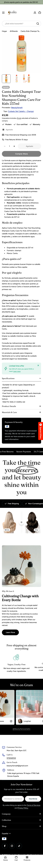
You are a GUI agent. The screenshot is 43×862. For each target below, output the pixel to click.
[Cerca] (38, 365)
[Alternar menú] (3, 12)
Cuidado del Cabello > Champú (21, 111)
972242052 (11, 758)
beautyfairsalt (17, 108)
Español (5, 833)
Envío (19, 118)
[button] (40, 431)
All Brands (14, 31)
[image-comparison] (21, 522)
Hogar (4, 31)
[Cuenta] (34, 12)
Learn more (17, 371)
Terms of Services (33, 805)
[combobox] (21, 23)
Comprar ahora (21, 154)
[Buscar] (37, 23)
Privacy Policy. (23, 808)
